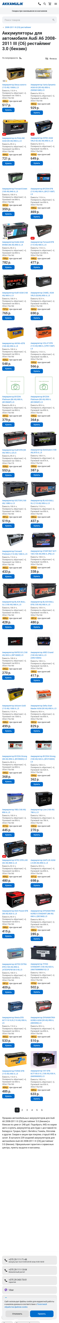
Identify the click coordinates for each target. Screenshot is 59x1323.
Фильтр (53, 58)
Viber (11, 1289)
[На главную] (12, 3)
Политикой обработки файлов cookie (26, 1305)
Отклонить (17, 1313)
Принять (42, 1313)
